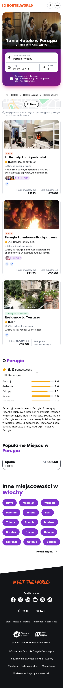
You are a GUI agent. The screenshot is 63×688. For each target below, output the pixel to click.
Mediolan (29, 502)
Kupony (49, 658)
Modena (49, 522)
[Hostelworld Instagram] (27, 599)
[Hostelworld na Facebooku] (13, 599)
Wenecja (49, 502)
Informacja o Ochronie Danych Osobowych (31, 651)
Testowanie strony (30, 666)
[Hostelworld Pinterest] (42, 599)
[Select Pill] (50, 5)
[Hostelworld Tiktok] (49, 599)
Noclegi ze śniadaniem (17, 313)
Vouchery (13, 666)
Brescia (29, 522)
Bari (47, 512)
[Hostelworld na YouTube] (35, 599)
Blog (8, 621)
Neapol (30, 532)
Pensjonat (38, 621)
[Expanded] (6, 95)
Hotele (26, 621)
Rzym (9, 502)
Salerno (52, 541)
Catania (32, 541)
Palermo (11, 512)
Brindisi (11, 532)
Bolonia (49, 532)
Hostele (17, 621)
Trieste (10, 522)
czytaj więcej (23, 115)
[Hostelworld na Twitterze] (20, 599)
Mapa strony (48, 666)
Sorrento (11, 541)
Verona (30, 512)
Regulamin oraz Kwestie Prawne (26, 658)
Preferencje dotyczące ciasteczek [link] (31, 673)
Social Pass (51, 621)
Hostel (9, 153)
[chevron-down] (37, 372)
